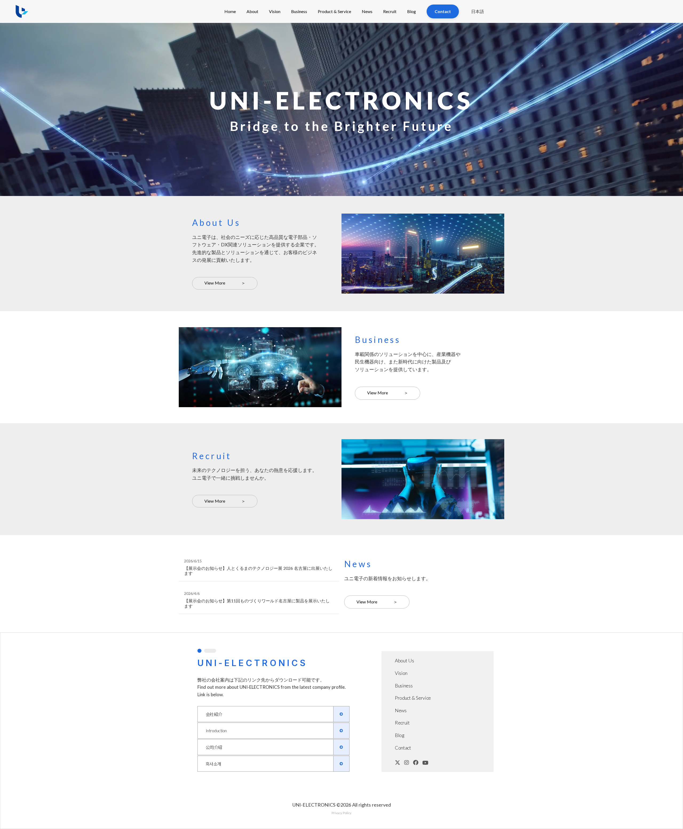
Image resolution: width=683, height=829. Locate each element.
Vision (274, 11)
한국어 (478, 53)
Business (299, 11)
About (252, 11)
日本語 (477, 11)
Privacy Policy (341, 813)
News (367, 11)
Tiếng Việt (478, 64)
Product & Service (334, 11)
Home (230, 11)
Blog (411, 11)
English (478, 30)
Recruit (389, 11)
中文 (478, 42)
